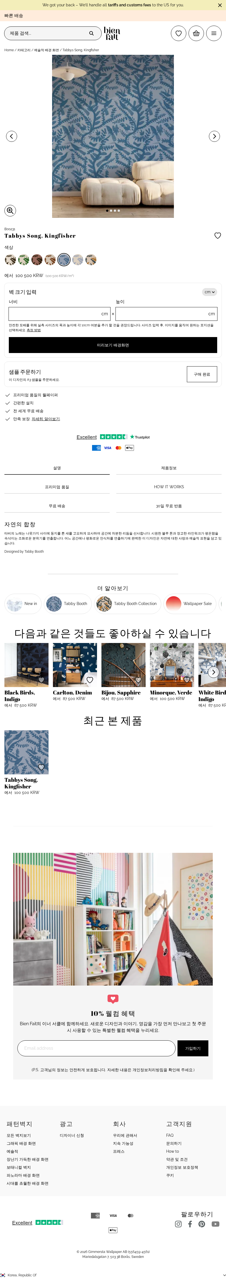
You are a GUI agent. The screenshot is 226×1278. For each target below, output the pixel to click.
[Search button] (91, 33)
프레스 (119, 1151)
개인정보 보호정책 (182, 1167)
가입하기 (193, 1048)
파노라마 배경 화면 (23, 1175)
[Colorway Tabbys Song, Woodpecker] (24, 260)
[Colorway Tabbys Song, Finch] (37, 260)
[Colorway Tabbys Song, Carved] (10, 260)
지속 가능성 (123, 1143)
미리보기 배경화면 (113, 345)
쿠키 (170, 1175)
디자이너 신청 (72, 1135)
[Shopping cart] (196, 33)
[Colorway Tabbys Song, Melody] (91, 260)
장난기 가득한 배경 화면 (28, 1159)
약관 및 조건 (177, 1159)
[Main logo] (113, 33)
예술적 (12, 1151)
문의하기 (174, 1143)
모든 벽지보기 (19, 1135)
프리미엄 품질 (57, 487)
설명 (57, 468)
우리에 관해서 (125, 1135)
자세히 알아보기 (46, 419)
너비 (58, 307)
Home (9, 50)
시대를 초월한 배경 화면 (28, 1183)
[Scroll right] (213, 672)
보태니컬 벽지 (19, 1167)
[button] (178, 33)
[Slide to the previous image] (11, 136)
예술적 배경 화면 (46, 50)
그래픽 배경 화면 (21, 1143)
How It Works (169, 487)
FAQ (169, 1135)
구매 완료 (202, 374)
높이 (165, 307)
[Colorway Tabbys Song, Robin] (50, 260)
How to (172, 1151)
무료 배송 (57, 506)
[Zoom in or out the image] (10, 210)
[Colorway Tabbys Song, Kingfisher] (64, 259)
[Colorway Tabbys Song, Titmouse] (78, 260)
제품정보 (169, 468)
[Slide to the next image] (214, 136)
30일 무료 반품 (169, 506)
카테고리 (24, 50)
